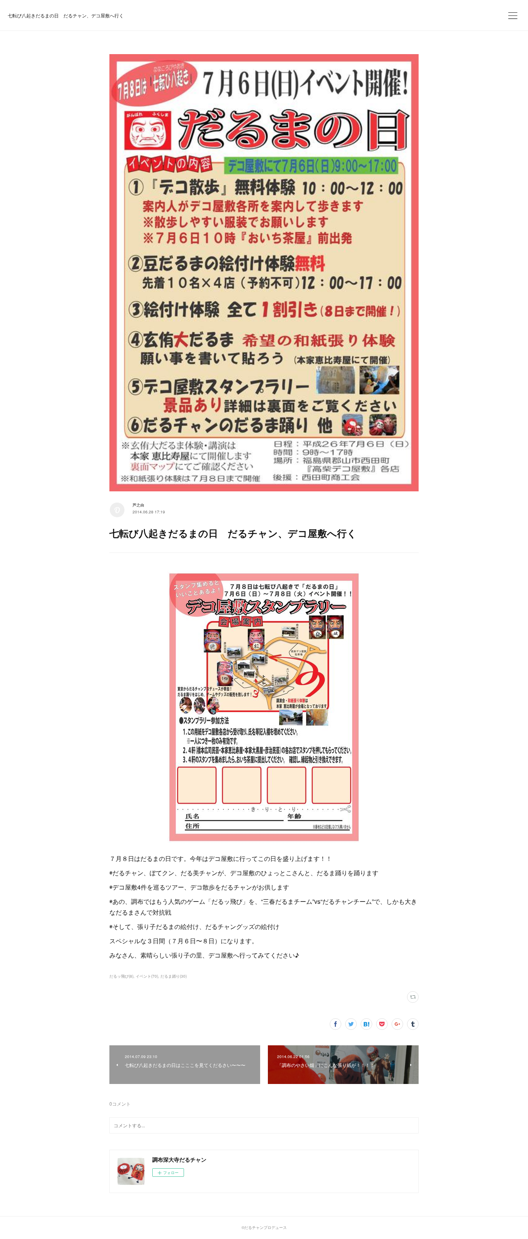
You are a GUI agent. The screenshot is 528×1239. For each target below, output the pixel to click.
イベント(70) (147, 976)
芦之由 (138, 505)
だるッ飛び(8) (121, 976)
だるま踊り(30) (173, 976)
